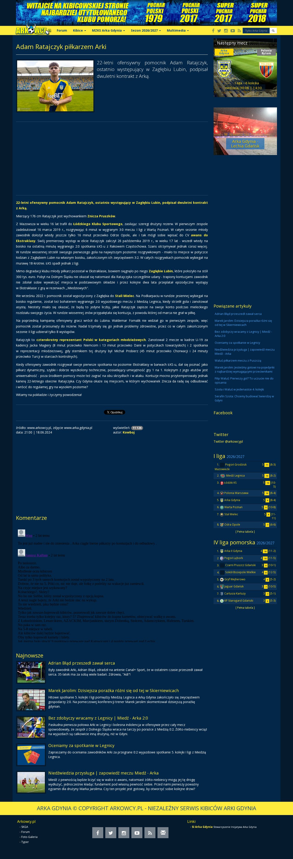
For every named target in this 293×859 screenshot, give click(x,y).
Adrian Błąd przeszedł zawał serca (81, 663)
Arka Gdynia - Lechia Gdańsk (245, 144)
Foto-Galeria (29, 837)
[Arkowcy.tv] (232, 31)
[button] (273, 30)
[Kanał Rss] (239, 31)
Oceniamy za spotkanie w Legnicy (81, 745)
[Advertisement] (112, 158)
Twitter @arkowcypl (228, 441)
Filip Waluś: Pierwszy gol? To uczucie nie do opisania (244, 380)
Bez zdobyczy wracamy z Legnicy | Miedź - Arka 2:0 (98, 718)
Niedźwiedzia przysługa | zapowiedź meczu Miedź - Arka (103, 773)
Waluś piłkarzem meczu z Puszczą (238, 361)
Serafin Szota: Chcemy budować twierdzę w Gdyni (244, 398)
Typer (25, 842)
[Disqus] (112, 585)
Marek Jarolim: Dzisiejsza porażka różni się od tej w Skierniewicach (113, 690)
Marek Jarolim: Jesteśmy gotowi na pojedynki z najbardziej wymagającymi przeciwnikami (244, 369)
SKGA (24, 827)
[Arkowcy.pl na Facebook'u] (213, 31)
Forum (62, 30)
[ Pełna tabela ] (245, 531)
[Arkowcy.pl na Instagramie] (226, 31)
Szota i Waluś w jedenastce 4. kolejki (239, 389)
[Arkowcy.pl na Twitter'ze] (219, 31)
